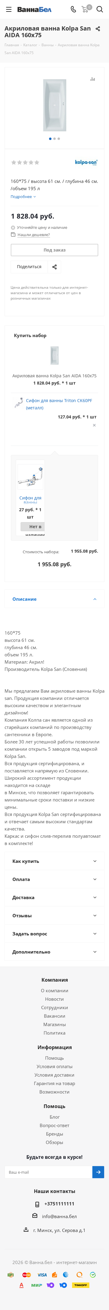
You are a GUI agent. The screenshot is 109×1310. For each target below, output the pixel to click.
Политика (54, 1033)
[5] (37, 162)
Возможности (54, 1092)
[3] (25, 162)
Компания (54, 980)
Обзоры (54, 1142)
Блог (55, 1117)
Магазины (54, 1024)
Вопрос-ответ (54, 1125)
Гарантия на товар (54, 1083)
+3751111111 (59, 1204)
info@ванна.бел (59, 1216)
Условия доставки (54, 1075)
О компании (54, 990)
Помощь (54, 1058)
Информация (55, 1047)
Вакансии (54, 1016)
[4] (31, 162)
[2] (20, 162)
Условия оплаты (55, 1066)
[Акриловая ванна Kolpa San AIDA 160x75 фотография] (54, 105)
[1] (14, 162)
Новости (54, 999)
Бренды (54, 1134)
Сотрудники (54, 1007)
